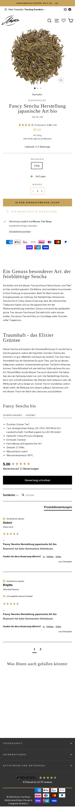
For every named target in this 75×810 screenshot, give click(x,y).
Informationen (14, 754)
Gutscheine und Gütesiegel (24, 765)
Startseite (37, 94)
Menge (37, 184)
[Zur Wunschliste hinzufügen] (4, 4)
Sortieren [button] (9, 495)
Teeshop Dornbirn (33, 9)
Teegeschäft (13, 743)
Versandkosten (44, 138)
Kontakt (31, 415)
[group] (37, 464)
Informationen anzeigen (20, 231)
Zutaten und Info (12, 415)
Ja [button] (44, 556)
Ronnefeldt (37, 100)
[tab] (58, 508)
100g (37, 165)
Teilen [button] (58, 556)
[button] (37, 125)
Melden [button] (50, 556)
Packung (37, 159)
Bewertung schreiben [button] (37, 480)
